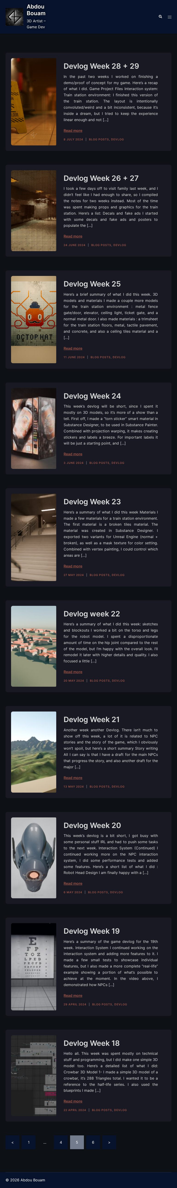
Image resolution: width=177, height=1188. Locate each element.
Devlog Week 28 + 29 (101, 66)
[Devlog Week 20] (33, 858)
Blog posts (99, 139)
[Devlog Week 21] (33, 752)
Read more (73, 130)
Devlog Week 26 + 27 (101, 178)
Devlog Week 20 (92, 825)
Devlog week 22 (92, 613)
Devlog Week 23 (92, 501)
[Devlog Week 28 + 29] (33, 101)
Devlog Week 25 (92, 283)
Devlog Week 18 (92, 1043)
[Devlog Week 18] (33, 1075)
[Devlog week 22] (33, 646)
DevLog (117, 139)
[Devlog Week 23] (33, 537)
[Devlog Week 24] (33, 428)
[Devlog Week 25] (33, 319)
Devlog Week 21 (92, 719)
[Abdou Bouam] (14, 17)
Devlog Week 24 (92, 395)
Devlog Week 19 (92, 931)
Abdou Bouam (36, 10)
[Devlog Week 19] (33, 966)
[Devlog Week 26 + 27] (33, 210)
